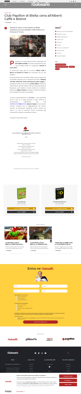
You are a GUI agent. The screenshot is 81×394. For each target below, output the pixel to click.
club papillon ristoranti (62, 66)
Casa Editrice (22, 1)
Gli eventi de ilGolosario (22, 299)
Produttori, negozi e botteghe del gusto (24, 308)
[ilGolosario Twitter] (71, 1)
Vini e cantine (20, 306)
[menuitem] (31, 364)
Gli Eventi (59, 42)
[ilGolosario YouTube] (73, 1)
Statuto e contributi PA (63, 47)
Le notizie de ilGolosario (22, 296)
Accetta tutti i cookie (68, 376)
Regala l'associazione (62, 36)
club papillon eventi (60, 64)
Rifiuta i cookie (68, 384)
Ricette (18, 309)
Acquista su (21, 212)
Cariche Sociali (60, 50)
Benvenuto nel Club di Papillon (65, 31)
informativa (33, 318)
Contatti (59, 45)
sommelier (71, 66)
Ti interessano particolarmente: (21, 303)
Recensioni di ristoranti (21, 305)
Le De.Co (59, 53)
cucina (57, 68)
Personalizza (67, 380)
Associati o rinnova (61, 34)
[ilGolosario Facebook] (69, 1)
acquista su (21, 208)
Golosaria (14, 1)
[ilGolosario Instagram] (75, 1)
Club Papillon (30, 1)
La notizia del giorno (21, 298)
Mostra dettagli (20, 391)
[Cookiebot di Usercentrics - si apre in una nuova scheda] (8, 391)
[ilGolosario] (40, 4)
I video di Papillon (61, 56)
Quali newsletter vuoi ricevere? (21, 294)
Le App (38, 1)
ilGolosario (7, 1)
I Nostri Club (60, 39)
